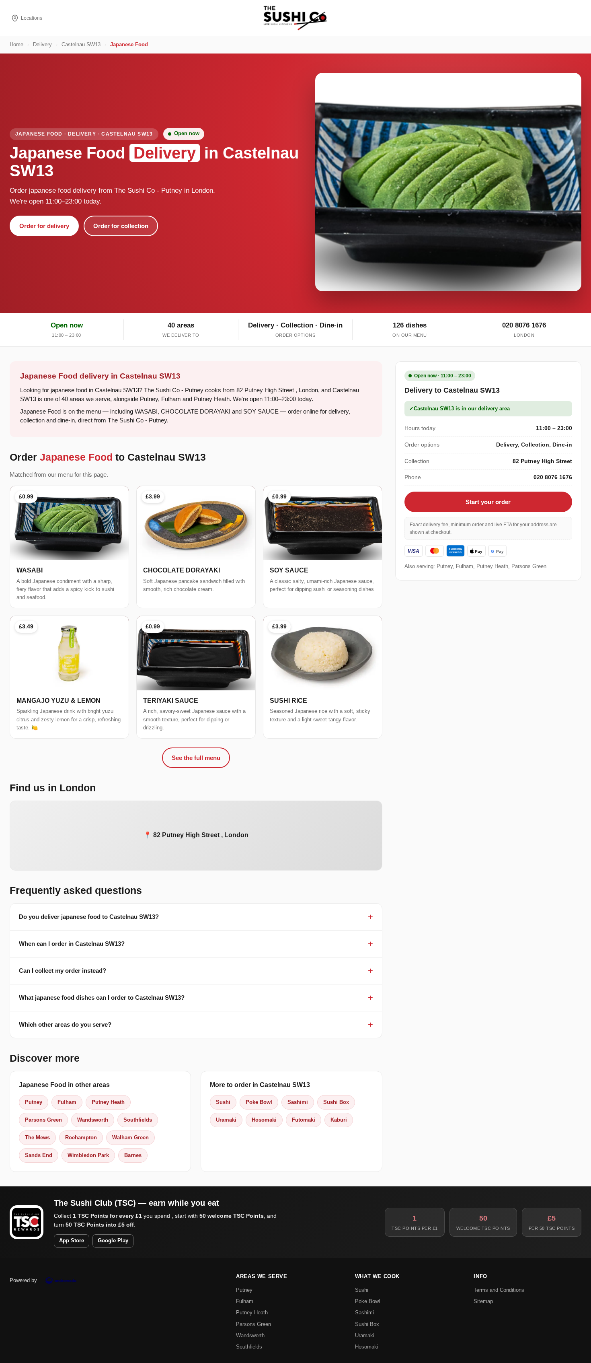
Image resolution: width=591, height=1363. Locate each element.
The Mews (37, 1137)
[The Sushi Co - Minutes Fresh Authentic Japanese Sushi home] (295, 18)
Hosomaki (264, 1120)
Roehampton (81, 1137)
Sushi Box (336, 1102)
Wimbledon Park (88, 1155)
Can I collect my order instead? (62, 970)
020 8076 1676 (524, 325)
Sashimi (297, 1102)
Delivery (42, 44)
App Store (71, 1241)
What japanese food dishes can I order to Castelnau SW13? (102, 997)
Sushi (223, 1102)
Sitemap (483, 1301)
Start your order (488, 501)
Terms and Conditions (499, 1290)
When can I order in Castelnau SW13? (72, 943)
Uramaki (226, 1120)
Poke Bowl (259, 1102)
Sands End (38, 1155)
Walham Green (130, 1137)
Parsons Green (43, 1120)
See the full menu (196, 757)
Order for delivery (44, 225)
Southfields (137, 1120)
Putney (33, 1102)
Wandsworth (92, 1120)
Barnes (133, 1155)
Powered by (23, 1280)
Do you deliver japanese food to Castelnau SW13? (89, 916)
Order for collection (120, 225)
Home (16, 44)
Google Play (113, 1241)
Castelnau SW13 (81, 44)
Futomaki (303, 1120)
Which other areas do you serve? (65, 1024)
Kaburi (338, 1120)
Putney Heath (108, 1102)
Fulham (66, 1102)
